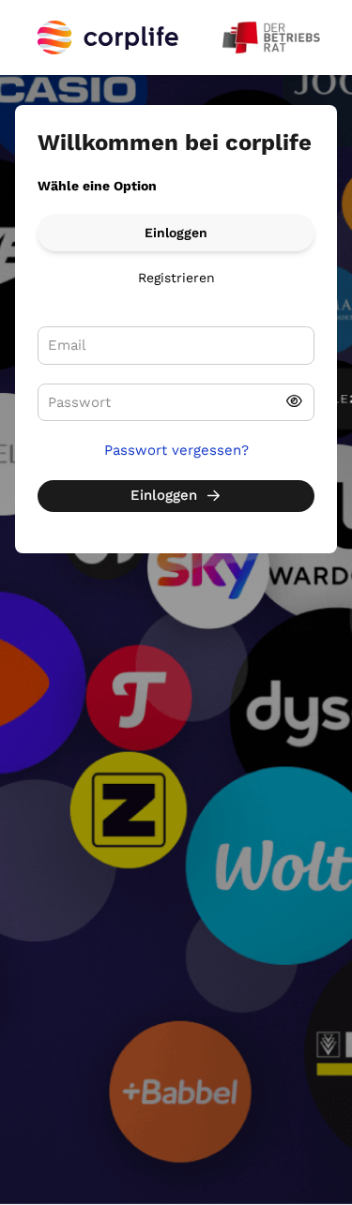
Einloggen (176, 232)
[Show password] (294, 403)
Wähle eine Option (97, 185)
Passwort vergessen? (176, 450)
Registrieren (176, 277)
